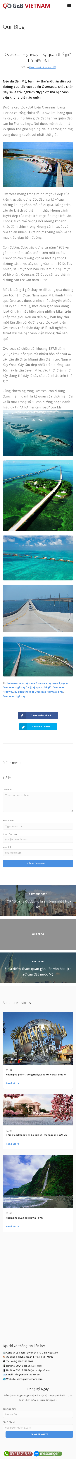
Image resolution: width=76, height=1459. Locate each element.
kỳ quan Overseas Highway (41, 683)
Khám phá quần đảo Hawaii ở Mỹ (24, 1217)
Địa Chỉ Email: (9, 1422)
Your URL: (8, 847)
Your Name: (9, 820)
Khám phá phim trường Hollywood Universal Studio (36, 1074)
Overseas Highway (14, 696)
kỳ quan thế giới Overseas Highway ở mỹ (38, 691)
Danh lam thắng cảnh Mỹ (42, 67)
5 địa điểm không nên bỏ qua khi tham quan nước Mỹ (36, 1135)
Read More (12, 1083)
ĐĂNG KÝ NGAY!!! (39, 1434)
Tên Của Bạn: (9, 1408)
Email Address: (10, 833)
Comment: (8, 789)
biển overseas (15, 683)
